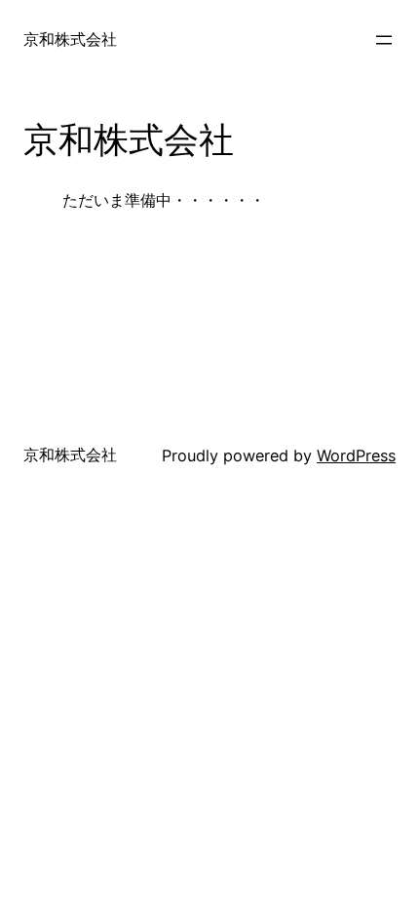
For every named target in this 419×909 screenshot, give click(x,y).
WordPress (356, 455)
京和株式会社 (70, 39)
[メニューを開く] (384, 40)
